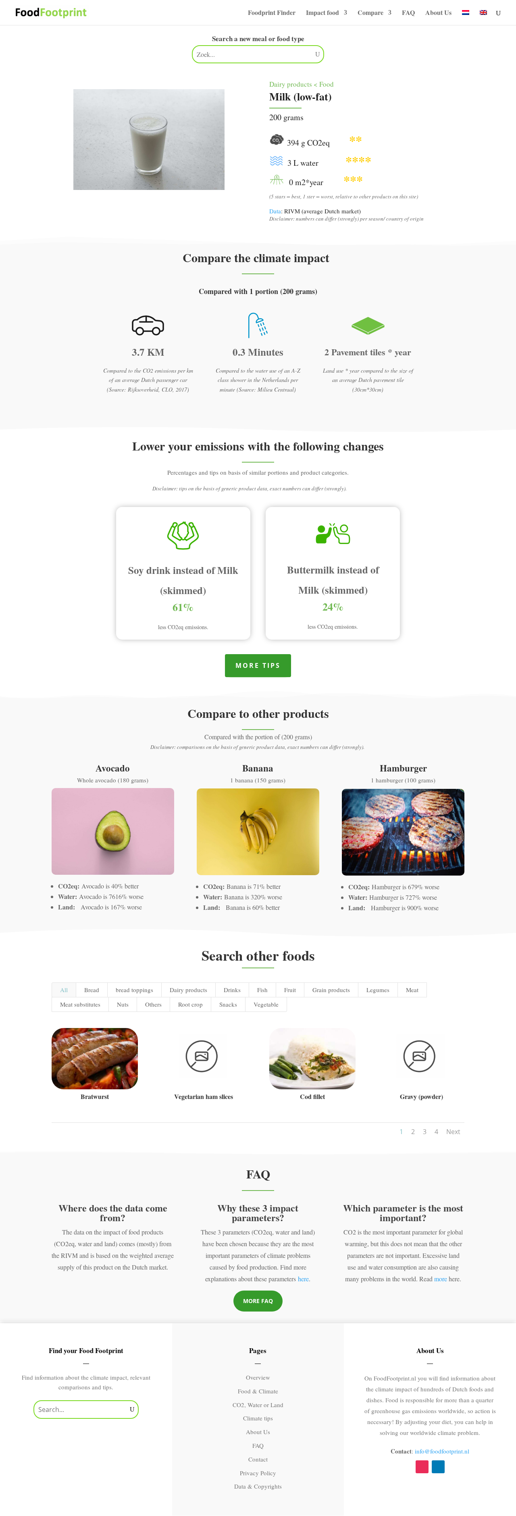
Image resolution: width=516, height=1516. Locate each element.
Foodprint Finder (271, 13)
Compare (370, 13)
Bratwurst (95, 1096)
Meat (412, 990)
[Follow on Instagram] (422, 1466)
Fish (262, 990)
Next (453, 1131)
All (64, 990)
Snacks (228, 1004)
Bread (91, 990)
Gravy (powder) (421, 1096)
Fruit (290, 990)
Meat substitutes (80, 1004)
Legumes (377, 990)
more (440, 1278)
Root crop (190, 1004)
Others (153, 1004)
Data (275, 211)
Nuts (123, 1004)
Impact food (322, 13)
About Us (438, 13)
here (303, 1278)
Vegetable (266, 1004)
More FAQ (258, 1301)
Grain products (331, 990)
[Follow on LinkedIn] (438, 1466)
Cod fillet (312, 1096)
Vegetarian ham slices (203, 1096)
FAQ (408, 13)
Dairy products (188, 990)
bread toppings (134, 990)
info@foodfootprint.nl (442, 1451)
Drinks (232, 990)
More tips (258, 665)
